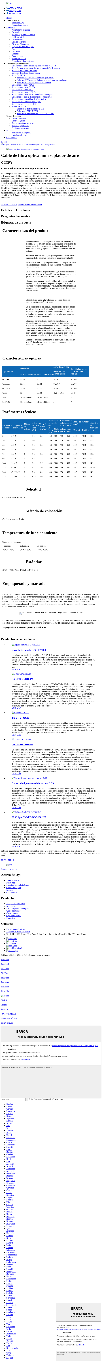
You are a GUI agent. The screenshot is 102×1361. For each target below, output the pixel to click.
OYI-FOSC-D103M (22, 679)
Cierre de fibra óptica (20, 44)
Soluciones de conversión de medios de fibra (35, 113)
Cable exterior (18, 39)
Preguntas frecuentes (20, 128)
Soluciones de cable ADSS (23, 85)
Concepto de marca (20, 25)
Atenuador (16, 32)
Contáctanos (11, 137)
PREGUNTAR (7, 860)
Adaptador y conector (21, 30)
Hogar (9, 18)
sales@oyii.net (15, 10)
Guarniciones (17, 56)
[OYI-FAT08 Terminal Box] (26, 645)
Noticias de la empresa (21, 133)
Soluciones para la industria (17, 885)
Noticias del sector (19, 135)
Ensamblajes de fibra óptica (23, 34)
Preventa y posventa (20, 125)
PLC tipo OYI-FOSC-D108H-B (29, 817)
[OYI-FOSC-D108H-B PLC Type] (26, 812)
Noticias (9, 130)
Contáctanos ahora (9, 869)
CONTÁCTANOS (9, 204)
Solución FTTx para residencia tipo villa (34, 82)
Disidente (16, 51)
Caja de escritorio (19, 42)
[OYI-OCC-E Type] (20, 713)
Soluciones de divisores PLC (24, 104)
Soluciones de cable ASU (22, 90)
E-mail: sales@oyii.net (15, 929)
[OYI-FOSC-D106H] (21, 739)
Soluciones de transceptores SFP (30, 109)
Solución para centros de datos (24, 70)
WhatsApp (22, 204)
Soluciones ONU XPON (27, 111)
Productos (10, 27)
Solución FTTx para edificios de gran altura (35, 78)
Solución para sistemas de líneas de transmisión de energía (36, 68)
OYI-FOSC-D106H (22, 744)
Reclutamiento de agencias (23, 123)
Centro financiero (19, 118)
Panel (14, 49)
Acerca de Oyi (18, 23)
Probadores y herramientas (23, 61)
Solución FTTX (18, 75)
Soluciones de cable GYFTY (24, 92)
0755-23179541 (15, 8)
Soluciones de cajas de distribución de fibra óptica (32, 94)
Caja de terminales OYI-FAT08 (29, 650)
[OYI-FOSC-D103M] (21, 674)
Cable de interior (19, 37)
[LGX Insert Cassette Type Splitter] (30, 778)
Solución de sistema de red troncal (26, 73)
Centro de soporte (13, 887)
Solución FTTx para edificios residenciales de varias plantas (42, 80)
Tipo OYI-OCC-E (21, 717)
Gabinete (15, 54)
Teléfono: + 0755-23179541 (18, 932)
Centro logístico (18, 121)
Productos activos (19, 58)
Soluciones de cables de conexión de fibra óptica (32, 97)
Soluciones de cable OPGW (23, 87)
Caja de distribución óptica (23, 46)
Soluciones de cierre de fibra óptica (26, 101)
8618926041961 (15, 13)
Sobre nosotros (12, 880)
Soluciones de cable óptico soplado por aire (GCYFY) (34, 66)
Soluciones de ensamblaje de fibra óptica (29, 99)
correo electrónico (34, 204)
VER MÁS (16, 669)
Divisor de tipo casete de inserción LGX (33, 783)
